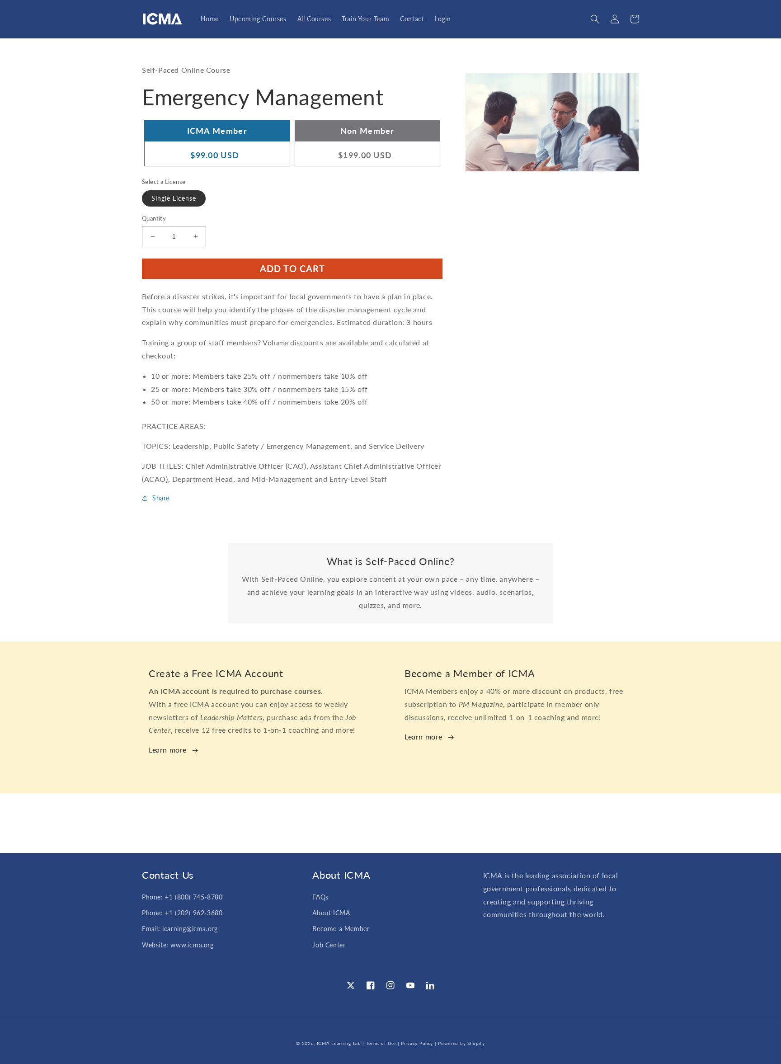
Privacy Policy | (419, 1043)
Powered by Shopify (461, 1043)
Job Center (328, 945)
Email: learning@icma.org (179, 928)
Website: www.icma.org (178, 945)
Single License (173, 198)
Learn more (168, 749)
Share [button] (160, 498)
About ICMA (331, 913)
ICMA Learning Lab (339, 1043)
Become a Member (340, 928)
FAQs (320, 897)
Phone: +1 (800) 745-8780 (182, 897)
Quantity (154, 218)
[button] (595, 19)
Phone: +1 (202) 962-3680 (182, 913)
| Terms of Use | (380, 1043)
